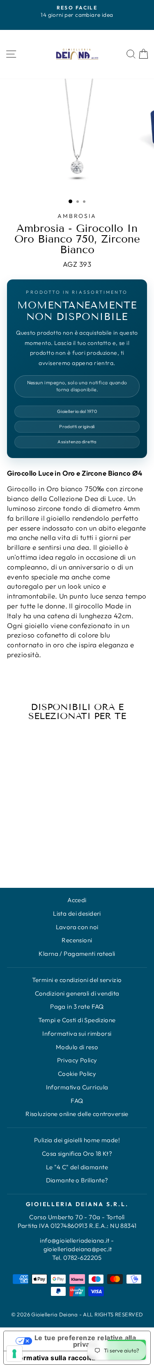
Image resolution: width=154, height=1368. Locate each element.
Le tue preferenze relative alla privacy (85, 1341)
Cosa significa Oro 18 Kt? (77, 1153)
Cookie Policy (77, 1074)
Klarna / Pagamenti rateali (77, 953)
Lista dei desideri (77, 913)
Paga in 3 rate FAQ (77, 1006)
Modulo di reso (77, 1047)
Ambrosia (76, 216)
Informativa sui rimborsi (76, 1033)
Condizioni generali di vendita (77, 993)
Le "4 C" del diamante (77, 1167)
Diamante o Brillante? (77, 1180)
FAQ (77, 1101)
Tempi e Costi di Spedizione (76, 1020)
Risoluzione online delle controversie (77, 1114)
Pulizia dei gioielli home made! (77, 1140)
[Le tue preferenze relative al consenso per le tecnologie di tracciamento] (14, 1353)
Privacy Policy (77, 1060)
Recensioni (77, 940)
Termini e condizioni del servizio (77, 980)
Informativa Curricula (77, 1087)
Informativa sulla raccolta (52, 1358)
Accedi (77, 900)
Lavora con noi (77, 927)
